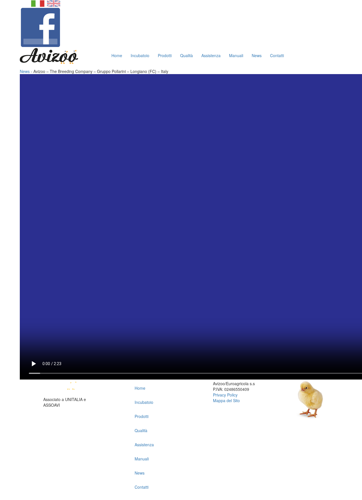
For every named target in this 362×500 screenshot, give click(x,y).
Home (116, 55)
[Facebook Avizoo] (40, 27)
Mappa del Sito (226, 400)
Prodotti (165, 55)
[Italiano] (37, 3)
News (257, 55)
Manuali (236, 55)
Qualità (186, 55)
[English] (53, 3)
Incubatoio (140, 55)
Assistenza (211, 55)
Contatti (277, 55)
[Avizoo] (49, 55)
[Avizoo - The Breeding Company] (71, 388)
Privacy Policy (225, 395)
